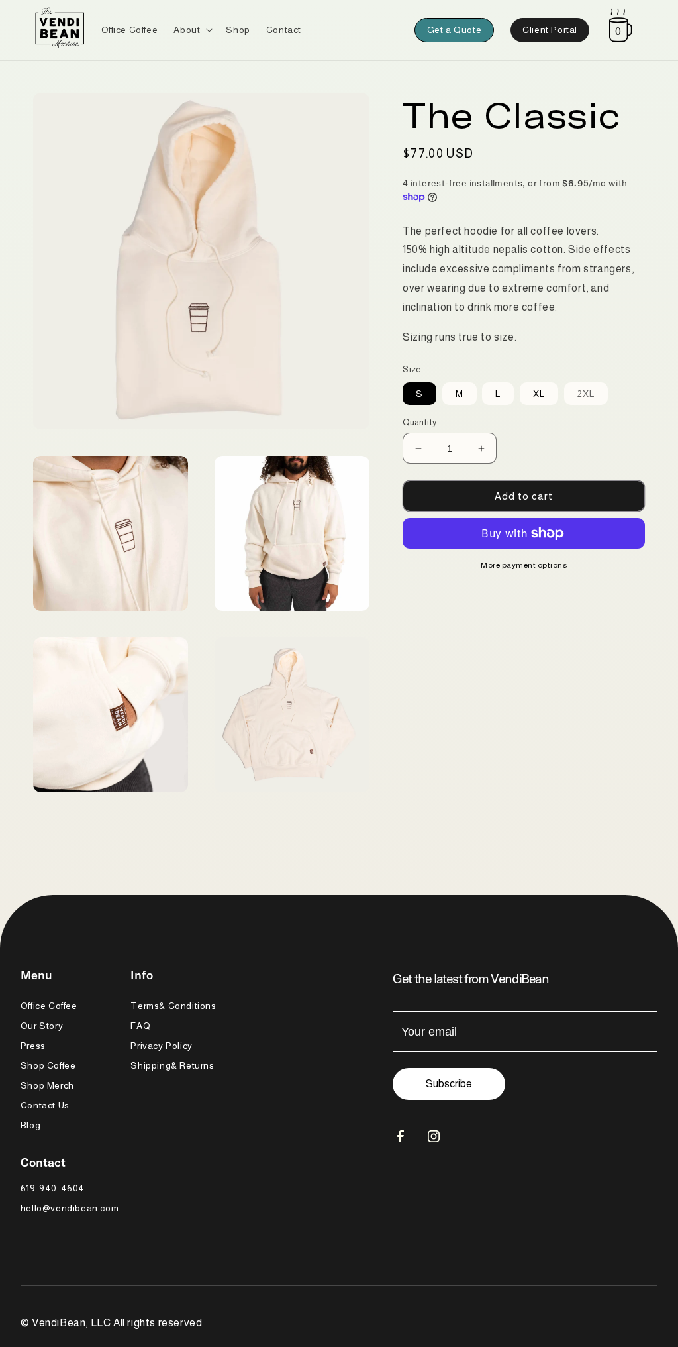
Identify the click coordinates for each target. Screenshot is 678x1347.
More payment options (524, 565)
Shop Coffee (48, 1065)
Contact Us (45, 1105)
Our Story (42, 1025)
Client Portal (549, 30)
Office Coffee (49, 1005)
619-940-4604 (53, 1188)
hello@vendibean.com (70, 1208)
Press (33, 1045)
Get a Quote (454, 30)
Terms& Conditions (173, 1005)
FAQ (140, 1025)
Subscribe (449, 1083)
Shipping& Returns (172, 1065)
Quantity (419, 422)
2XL (592, 396)
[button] (192, 30)
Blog (30, 1125)
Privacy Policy (161, 1045)
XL (539, 393)
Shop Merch (47, 1085)
